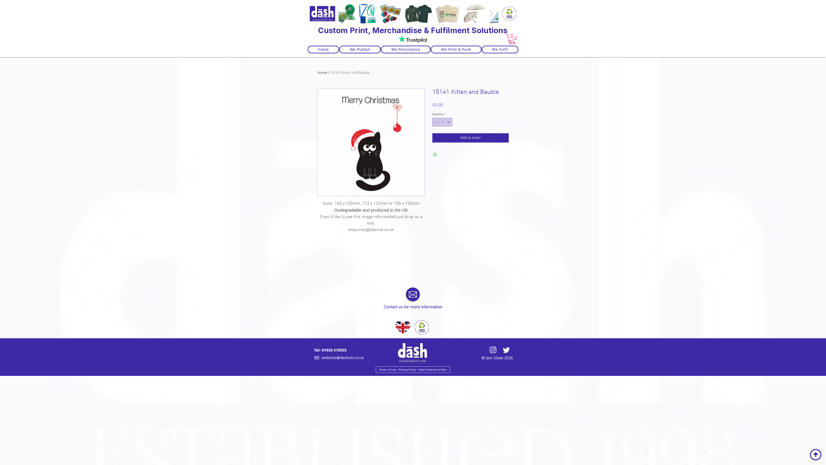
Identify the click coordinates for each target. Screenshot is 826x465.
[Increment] (449, 122)
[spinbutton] (442, 122)
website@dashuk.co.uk (343, 357)
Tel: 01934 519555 (330, 350)
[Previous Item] (346, 13)
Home (322, 72)
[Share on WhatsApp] (435, 154)
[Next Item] (491, 13)
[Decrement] (436, 122)
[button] (512, 39)
